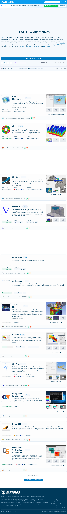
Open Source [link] (34, 68)
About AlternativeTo (56, 504)
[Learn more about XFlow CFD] (6, 427)
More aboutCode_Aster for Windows (55, 412)
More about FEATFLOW (32, 58)
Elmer (49, 45)
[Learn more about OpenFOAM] (6, 210)
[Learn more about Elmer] (6, 129)
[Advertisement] (33, 19)
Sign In (62, 1)
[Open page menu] (65, 1)
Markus (13, 498)
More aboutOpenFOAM (55, 224)
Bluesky (12, 504)
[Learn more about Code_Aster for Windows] (6, 397)
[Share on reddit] (8, 63)
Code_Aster (28, 46)
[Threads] (11, 511)
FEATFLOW (4, 37)
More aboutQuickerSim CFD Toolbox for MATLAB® (56, 466)
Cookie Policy (54, 502)
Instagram (20, 504)
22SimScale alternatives (16, 185)
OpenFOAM (56, 45)
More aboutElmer (55, 143)
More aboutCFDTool (55, 352)
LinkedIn (26, 504)
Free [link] (29, 68)
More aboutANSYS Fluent (55, 322)
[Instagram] (13, 511)
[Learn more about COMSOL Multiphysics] (6, 100)
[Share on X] (5, 63)
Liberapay (11, 505)
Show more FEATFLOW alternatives (33, 479)
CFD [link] (39, 68)
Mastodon (8, 504)
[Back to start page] (8, 2)
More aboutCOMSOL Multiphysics (55, 114)
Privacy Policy (54, 500)
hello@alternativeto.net (28, 502)
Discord (37, 502)
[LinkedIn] (15, 511)
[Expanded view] (57, 68)
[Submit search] (44, 1)
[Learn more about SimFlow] (6, 367)
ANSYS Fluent (47, 46)
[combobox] (52, 2)
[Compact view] (59, 68)
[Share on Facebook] (2, 63)
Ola (9, 498)
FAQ (52, 496)
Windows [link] (21, 68)
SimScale (21, 46)
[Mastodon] (6, 511)
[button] (28, 98)
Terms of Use (54, 498)
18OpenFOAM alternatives (17, 218)
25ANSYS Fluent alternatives (17, 318)
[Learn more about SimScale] (6, 180)
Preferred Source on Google (58, 508)
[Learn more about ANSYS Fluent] (6, 308)
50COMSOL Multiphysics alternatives (19, 107)
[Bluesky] (8, 511)
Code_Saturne (36, 46)
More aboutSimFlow (55, 381)
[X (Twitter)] (3, 511)
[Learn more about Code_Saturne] (6, 284)
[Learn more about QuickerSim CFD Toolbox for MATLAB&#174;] (6, 451)
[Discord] (1, 511)
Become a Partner (55, 506)
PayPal (16, 505)
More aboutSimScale (55, 194)
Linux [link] (26, 68)
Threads (16, 504)
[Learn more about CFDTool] (6, 338)
